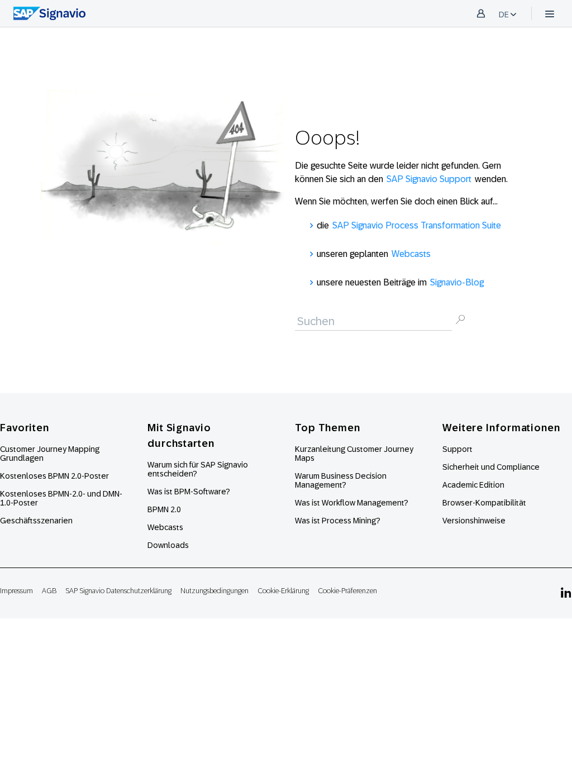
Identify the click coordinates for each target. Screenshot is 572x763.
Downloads (168, 545)
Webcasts (411, 254)
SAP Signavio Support (429, 179)
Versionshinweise (474, 520)
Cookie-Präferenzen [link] (347, 590)
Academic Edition (473, 484)
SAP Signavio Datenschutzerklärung (118, 590)
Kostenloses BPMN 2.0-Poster (54, 475)
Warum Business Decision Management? (341, 480)
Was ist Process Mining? (337, 520)
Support (457, 449)
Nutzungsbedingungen (214, 590)
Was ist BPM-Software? (188, 491)
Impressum (16, 590)
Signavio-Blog (457, 282)
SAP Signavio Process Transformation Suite (416, 225)
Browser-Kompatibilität (484, 502)
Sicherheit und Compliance (491, 466)
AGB (49, 590)
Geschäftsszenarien (36, 520)
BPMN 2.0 (164, 509)
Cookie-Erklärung (283, 590)
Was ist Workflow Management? (351, 502)
